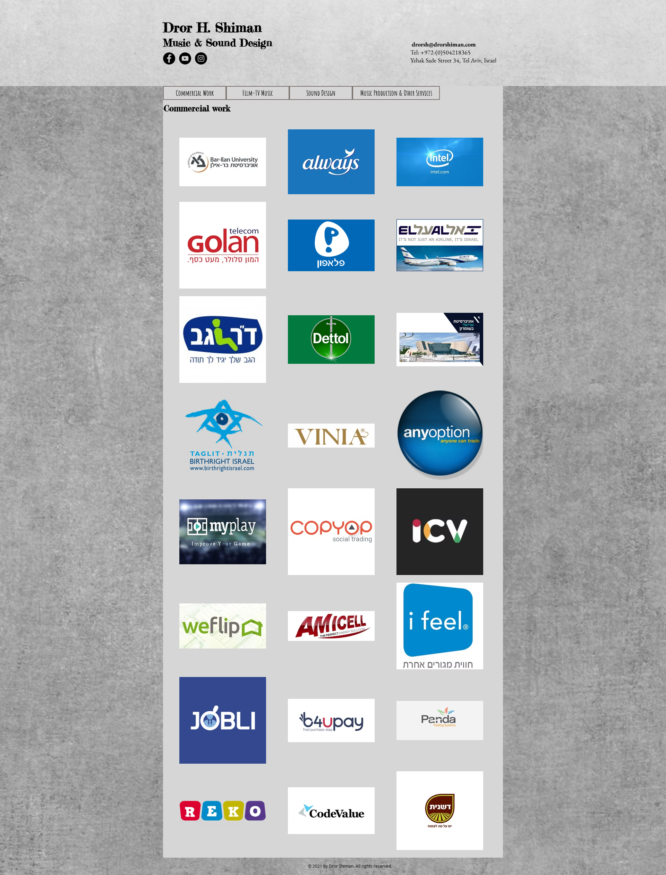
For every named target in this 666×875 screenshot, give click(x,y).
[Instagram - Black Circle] (201, 58)
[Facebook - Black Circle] (169, 58)
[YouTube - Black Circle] (185, 58)
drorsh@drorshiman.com (444, 44)
